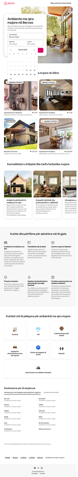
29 (30, 74)
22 (30, 70)
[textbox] (16, 44)
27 (22, 74)
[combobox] (25, 37)
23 (34, 70)
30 (34, 74)
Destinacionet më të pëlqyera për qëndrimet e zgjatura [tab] (22, 392)
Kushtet (42, 473)
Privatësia (34, 473)
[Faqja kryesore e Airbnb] (9, 3)
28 (26, 74)
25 (15, 74)
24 (11, 74)
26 (19, 74)
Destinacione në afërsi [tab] (51, 392)
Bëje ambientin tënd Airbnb (61, 3)
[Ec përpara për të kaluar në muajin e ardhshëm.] (34, 49)
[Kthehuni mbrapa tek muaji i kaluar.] (11, 49)
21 (26, 70)
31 (10, 79)
